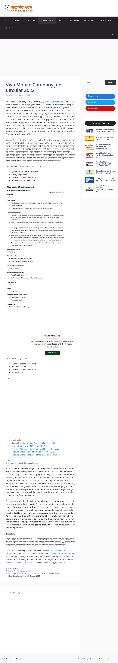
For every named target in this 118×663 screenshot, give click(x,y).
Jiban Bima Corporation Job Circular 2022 (24, 576)
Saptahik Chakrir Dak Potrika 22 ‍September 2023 (33, 451)
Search (110, 82)
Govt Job (17, 20)
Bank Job (31, 20)
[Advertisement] (59, 56)
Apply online (17, 372)
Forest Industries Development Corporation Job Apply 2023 (104, 189)
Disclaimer (93, 659)
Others (7, 28)
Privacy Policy (83, 659)
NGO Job (61, 20)
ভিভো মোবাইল (12, 571)
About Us (102, 659)
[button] (112, 35)
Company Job (45, 20)
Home (7, 20)
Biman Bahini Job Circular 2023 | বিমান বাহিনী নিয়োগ (106, 172)
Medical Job (74, 20)
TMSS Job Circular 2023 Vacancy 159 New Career (105, 179)
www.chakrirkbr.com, (54, 101)
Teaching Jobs (88, 20)
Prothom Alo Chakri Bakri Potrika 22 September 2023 (35, 449)
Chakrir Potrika (105, 20)
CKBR (39, 8)
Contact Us (112, 659)
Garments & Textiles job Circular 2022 (58, 550)
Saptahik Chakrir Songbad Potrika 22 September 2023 (36, 454)
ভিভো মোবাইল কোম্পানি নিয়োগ (25, 571)
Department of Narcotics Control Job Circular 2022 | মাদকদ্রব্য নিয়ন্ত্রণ (33, 573)
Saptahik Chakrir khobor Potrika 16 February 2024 (34, 443)
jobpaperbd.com (25, 477)
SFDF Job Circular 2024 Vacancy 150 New (30, 446)
